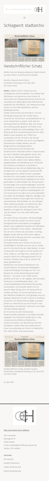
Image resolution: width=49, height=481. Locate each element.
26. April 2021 (9, 382)
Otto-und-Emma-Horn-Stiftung (16, 430)
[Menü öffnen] (24, 17)
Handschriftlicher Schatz (23, 66)
